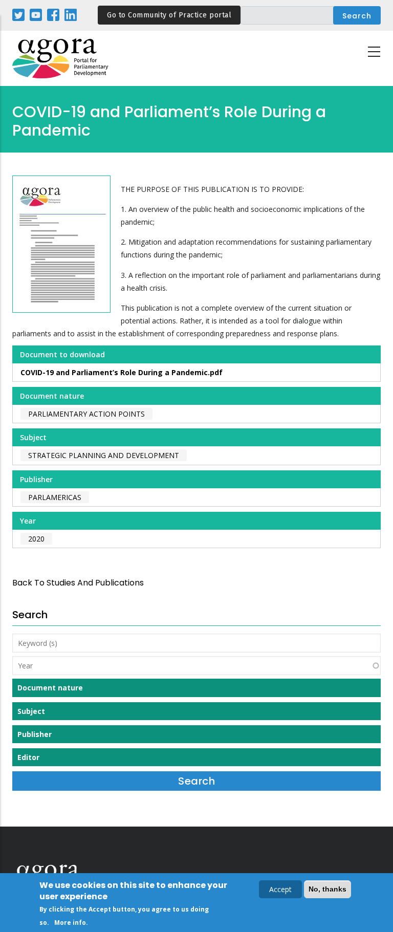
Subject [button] (31, 711)
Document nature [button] (50, 687)
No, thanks (327, 889)
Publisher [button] (34, 734)
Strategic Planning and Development (103, 455)
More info (70, 922)
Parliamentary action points (86, 414)
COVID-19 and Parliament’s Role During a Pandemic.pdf (121, 372)
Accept (280, 889)
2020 (36, 539)
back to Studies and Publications (78, 583)
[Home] (61, 58)
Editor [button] (28, 757)
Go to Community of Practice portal (169, 15)
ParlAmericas (54, 497)
